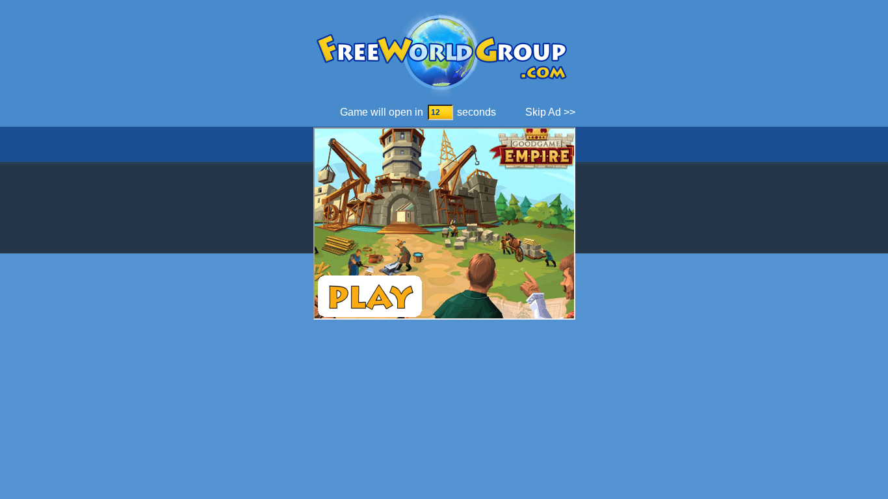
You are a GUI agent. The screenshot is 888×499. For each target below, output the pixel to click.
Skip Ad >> (550, 112)
